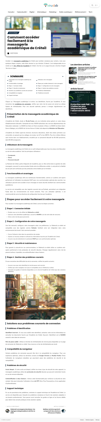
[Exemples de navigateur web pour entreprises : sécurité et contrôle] (73, 80)
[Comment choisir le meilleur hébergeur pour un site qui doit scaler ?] (73, 70)
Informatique (13, 33)
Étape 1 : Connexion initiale (15, 86)
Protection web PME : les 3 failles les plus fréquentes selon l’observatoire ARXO (82, 107)
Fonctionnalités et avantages (16, 83)
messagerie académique (21, 61)
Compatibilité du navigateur (15, 93)
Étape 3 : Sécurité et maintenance (17, 88)
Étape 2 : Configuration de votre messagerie (48, 86)
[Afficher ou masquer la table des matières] (43, 76)
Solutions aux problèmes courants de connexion (21, 90)
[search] (92, 5)
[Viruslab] (50, 5)
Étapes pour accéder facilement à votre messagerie (50, 83)
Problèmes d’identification (44, 90)
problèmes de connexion (23, 104)
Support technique (13, 95)
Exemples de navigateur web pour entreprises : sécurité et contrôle (87, 78)
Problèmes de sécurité (43, 93)
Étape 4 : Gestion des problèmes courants (48, 88)
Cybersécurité (75, 101)
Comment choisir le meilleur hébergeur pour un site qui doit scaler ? (87, 69)
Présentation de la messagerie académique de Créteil (20, 80)
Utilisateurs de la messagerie (45, 79)
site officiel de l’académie (21, 66)
